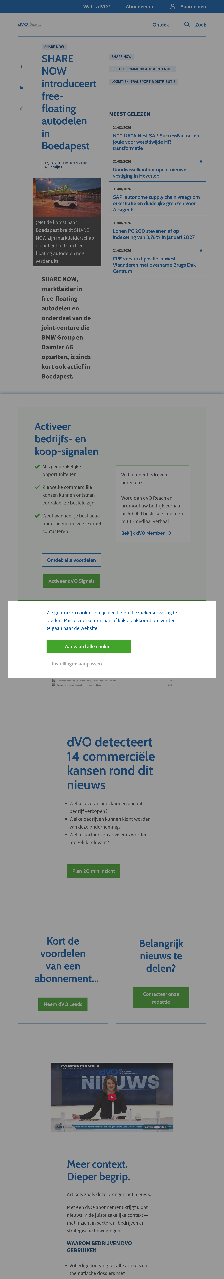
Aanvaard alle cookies (89, 646)
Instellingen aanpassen (77, 663)
